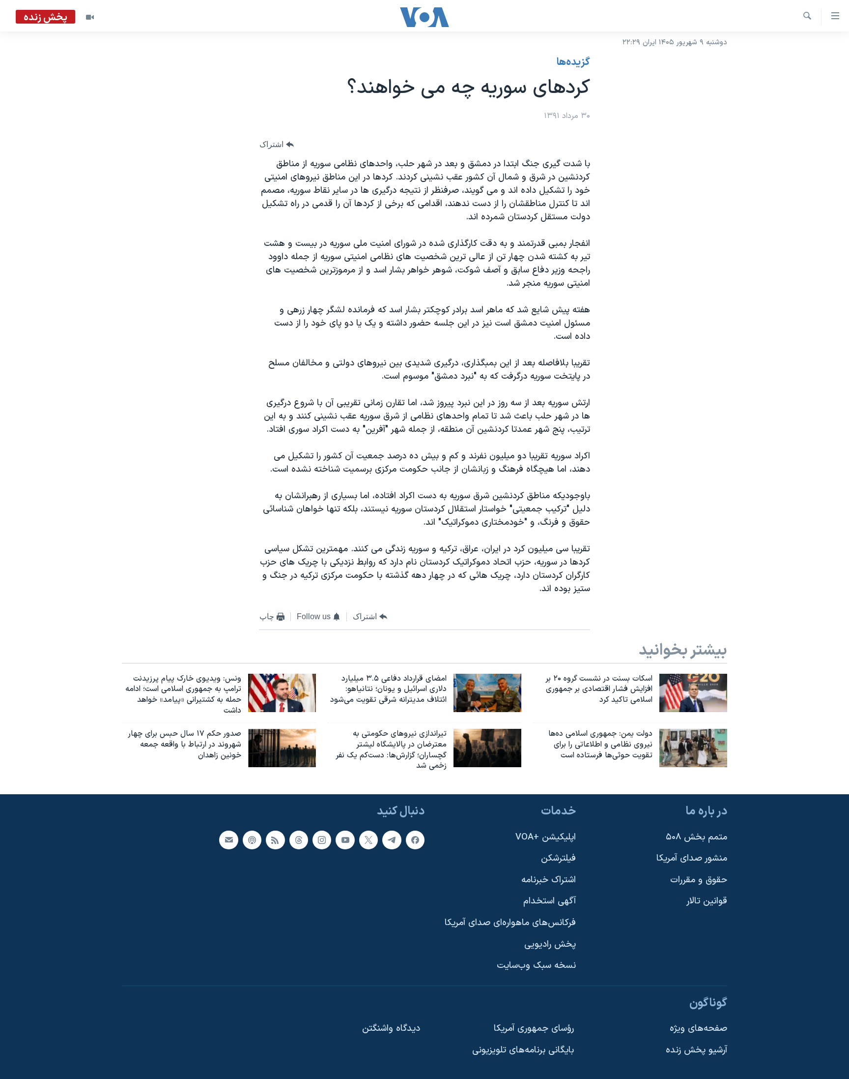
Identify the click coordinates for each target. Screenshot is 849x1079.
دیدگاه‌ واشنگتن (391, 1029)
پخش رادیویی (550, 944)
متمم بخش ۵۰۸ (696, 837)
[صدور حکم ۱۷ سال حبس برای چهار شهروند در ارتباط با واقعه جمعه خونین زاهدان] (282, 748)
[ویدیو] (90, 17)
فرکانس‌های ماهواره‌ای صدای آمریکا (510, 922)
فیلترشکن (558, 858)
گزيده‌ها (573, 62)
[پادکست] (252, 840)
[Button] (276, 144)
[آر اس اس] (275, 840)
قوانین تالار (706, 901)
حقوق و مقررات (698, 880)
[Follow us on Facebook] (415, 840)
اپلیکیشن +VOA (545, 837)
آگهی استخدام (549, 901)
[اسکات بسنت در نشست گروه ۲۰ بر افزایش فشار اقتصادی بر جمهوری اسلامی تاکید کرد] (693, 693)
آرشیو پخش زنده (696, 1050)
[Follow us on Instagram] (321, 840)
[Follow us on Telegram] (391, 840)
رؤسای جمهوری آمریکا (534, 1029)
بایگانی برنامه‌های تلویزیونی (523, 1050)
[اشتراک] (228, 840)
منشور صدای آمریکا (691, 858)
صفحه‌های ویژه (698, 1029)
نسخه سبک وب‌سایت (536, 966)
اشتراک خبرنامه (548, 880)
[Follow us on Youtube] (345, 840)
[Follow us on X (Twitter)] (368, 840)
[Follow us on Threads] (298, 840)
